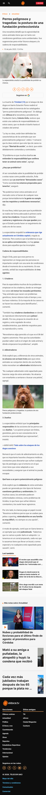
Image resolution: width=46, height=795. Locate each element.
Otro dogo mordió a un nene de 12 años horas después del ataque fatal (31, 586)
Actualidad (15, 14)
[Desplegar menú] (4, 3)
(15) (19, 102)
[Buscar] (9, 3)
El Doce (4, 14)
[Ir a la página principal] (23, 3)
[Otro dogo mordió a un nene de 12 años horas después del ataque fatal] (10, 586)
